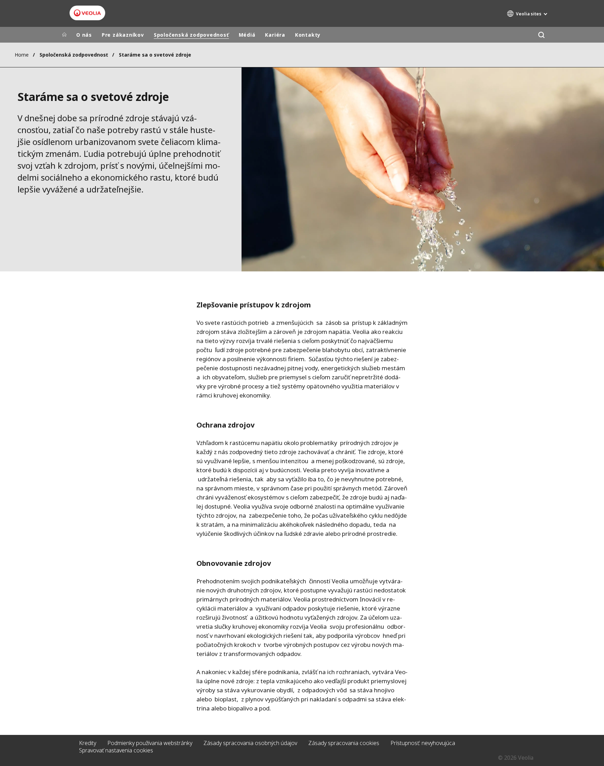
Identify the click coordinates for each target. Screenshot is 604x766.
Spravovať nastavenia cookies (116, 750)
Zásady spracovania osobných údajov (250, 743)
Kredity (87, 743)
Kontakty (308, 34)
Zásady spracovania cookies (343, 743)
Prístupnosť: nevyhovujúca (422, 743)
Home (22, 54)
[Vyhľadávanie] (541, 34)
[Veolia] (87, 12)
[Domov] (64, 35)
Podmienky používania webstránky (149, 743)
